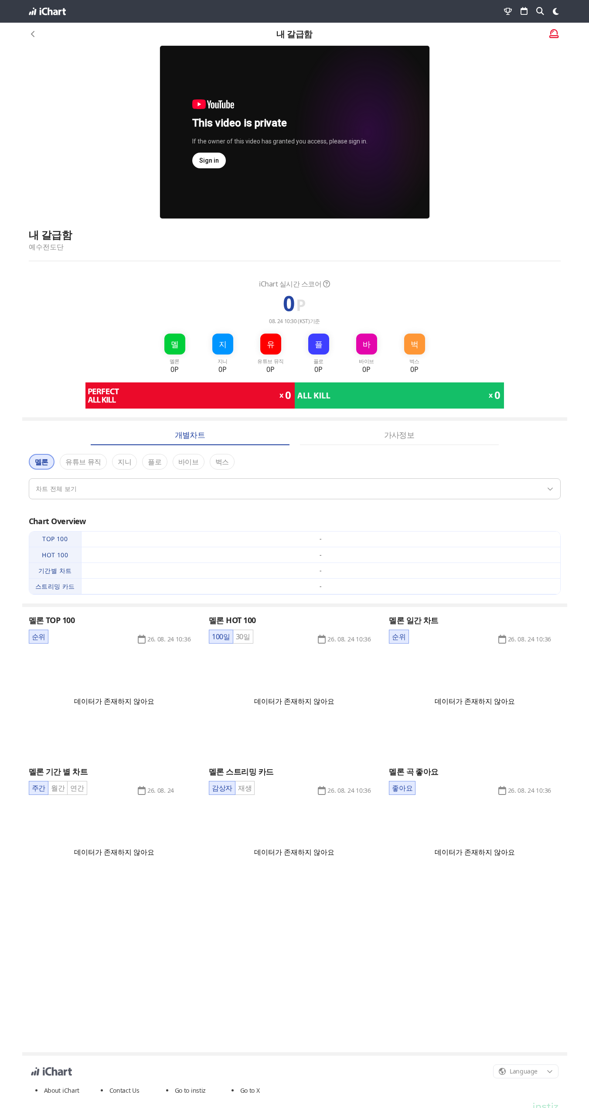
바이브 (188, 462)
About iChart (62, 1090)
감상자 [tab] (222, 788)
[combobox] (525, 1071)
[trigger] (295, 488)
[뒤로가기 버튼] (33, 34)
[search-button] (540, 11)
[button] (169, 639)
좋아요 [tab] (402, 788)
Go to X (250, 1090)
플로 (154, 462)
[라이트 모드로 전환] (556, 11)
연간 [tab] (77, 788)
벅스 (222, 462)
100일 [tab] (221, 636)
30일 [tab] (243, 636)
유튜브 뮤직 (83, 462)
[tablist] (38, 637)
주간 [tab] (38, 788)
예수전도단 (46, 247)
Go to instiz (190, 1090)
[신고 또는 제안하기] (553, 34)
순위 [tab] (38, 636)
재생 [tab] (245, 788)
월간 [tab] (58, 788)
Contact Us (124, 1090)
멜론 (41, 462)
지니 (124, 462)
